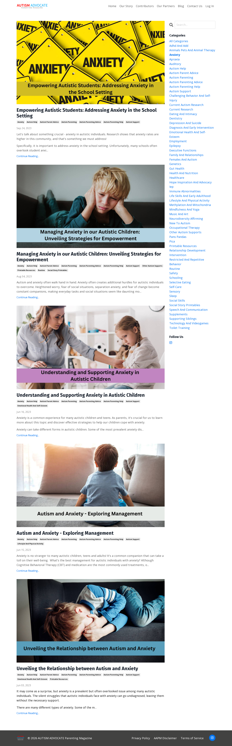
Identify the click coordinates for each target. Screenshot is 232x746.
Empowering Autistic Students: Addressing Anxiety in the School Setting (87, 113)
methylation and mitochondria (190, 205)
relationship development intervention (187, 252)
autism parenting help (113, 122)
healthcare (176, 178)
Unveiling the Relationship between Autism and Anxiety (77, 668)
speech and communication (188, 310)
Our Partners (166, 6)
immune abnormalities (185, 191)
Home (112, 6)
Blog (181, 6)
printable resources (26, 270)
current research (181, 109)
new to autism (179, 223)
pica (172, 241)
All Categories (178, 41)
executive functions (182, 150)
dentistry (175, 118)
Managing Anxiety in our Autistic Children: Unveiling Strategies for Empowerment (89, 257)
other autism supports (152, 266)
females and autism (183, 159)
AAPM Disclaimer (165, 738)
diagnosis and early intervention (191, 127)
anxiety (21, 122)
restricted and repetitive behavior (186, 262)
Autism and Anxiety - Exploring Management (65, 533)
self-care (175, 287)
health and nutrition (183, 173)
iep (171, 187)
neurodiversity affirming (186, 218)
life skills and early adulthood (190, 196)
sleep (173, 296)
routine (41, 270)
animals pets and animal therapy (192, 50)
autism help (32, 122)
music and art (178, 214)
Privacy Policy (141, 738)
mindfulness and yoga (184, 209)
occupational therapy (184, 227)
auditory (175, 64)
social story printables (57, 270)
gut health (176, 168)
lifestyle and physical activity (30, 544)
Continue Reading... (28, 156)
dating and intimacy (183, 114)
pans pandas (177, 237)
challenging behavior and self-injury (190, 98)
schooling (176, 278)
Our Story (126, 6)
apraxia (174, 59)
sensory (174, 291)
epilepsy (175, 146)
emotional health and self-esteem (32, 406)
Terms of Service (192, 738)
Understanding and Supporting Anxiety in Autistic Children (81, 395)
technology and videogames (188, 323)
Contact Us (194, 6)
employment (178, 141)
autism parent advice (49, 122)
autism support (133, 122)
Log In (209, 6)
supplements (178, 314)
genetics (175, 164)
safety (173, 273)
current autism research (186, 105)
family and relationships (186, 155)
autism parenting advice (90, 122)
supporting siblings (182, 319)
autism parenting (69, 122)
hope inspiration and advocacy (190, 182)
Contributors (145, 6)
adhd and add (178, 46)
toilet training (179, 328)
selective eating (180, 282)
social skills (177, 300)
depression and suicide (185, 123)
